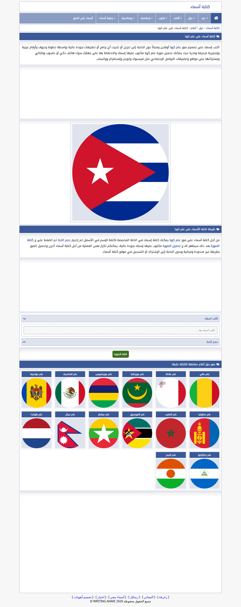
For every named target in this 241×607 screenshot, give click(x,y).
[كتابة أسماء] (216, 18)
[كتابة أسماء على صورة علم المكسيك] (70, 407)
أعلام (193, 28)
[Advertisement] (120, 92)
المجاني (148, 597)
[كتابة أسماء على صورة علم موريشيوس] (104, 407)
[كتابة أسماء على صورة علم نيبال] (70, 447)
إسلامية (146, 18)
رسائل (134, 597)
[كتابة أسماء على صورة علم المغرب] (171, 447)
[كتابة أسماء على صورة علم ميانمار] (104, 447)
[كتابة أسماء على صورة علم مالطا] (171, 407)
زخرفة (163, 597)
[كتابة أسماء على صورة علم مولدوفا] (36, 407)
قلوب (162, 18)
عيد (203, 18)
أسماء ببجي (117, 597)
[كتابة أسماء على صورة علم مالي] (204, 407)
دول (191, 18)
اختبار (100, 597)
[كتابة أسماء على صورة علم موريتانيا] (137, 407)
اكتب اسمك (211, 318)
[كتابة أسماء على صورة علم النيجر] (171, 487)
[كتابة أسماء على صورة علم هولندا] (36, 447)
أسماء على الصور (83, 18)
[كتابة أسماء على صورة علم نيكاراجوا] (204, 487)
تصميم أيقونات (83, 597)
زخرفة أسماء (106, 18)
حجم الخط (212, 341)
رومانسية (127, 18)
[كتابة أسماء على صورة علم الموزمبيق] (137, 447)
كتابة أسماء (200, 6)
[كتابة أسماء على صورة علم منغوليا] (204, 447)
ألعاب (176, 18)
